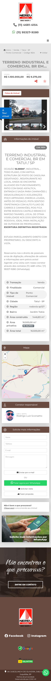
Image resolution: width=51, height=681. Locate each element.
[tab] (12, 93)
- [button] (5, 357)
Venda (16, 50)
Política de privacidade (25, 677)
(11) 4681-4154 (28, 25)
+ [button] (5, 354)
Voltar (44, 53)
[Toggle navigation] (48, 41)
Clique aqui (9, 508)
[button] (44, 112)
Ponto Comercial (13, 53)
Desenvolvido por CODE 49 (25, 679)
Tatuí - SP (26, 50)
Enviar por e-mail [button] (26, 472)
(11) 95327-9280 (27, 32)
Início (8, 50)
